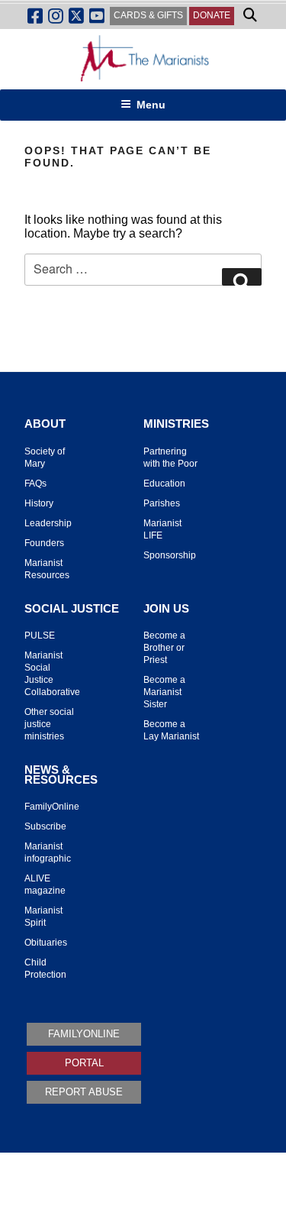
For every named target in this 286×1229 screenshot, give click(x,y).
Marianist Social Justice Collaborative (52, 673)
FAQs (35, 483)
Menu (151, 105)
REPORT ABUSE (84, 1092)
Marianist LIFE (162, 529)
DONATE (211, 15)
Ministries (176, 424)
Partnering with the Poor (170, 457)
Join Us (166, 609)
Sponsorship (169, 555)
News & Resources (61, 775)
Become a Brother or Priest (164, 647)
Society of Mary (44, 457)
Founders (44, 543)
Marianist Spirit (43, 916)
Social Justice (71, 609)
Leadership (48, 523)
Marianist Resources (46, 569)
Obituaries (45, 942)
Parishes (161, 503)
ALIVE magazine (45, 884)
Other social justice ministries (49, 724)
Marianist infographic (47, 852)
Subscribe (45, 826)
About (45, 424)
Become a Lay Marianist (171, 730)
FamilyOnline (51, 806)
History (38, 503)
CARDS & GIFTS (148, 15)
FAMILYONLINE (84, 1034)
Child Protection (45, 968)
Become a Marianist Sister (164, 692)
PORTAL (84, 1063)
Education (164, 483)
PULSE (39, 635)
